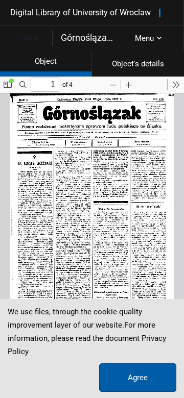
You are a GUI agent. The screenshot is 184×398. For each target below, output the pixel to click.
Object (46, 61)
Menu (144, 38)
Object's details (138, 63)
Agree (138, 377)
